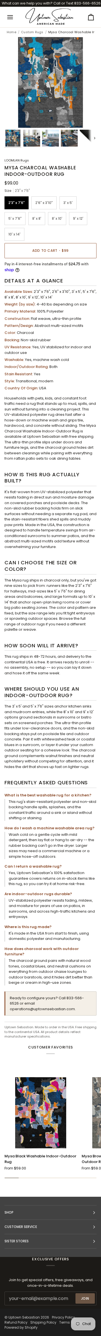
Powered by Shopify (21, 1327)
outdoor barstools (25, 977)
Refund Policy (15, 1322)
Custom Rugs (32, 32)
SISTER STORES (16, 1241)
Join (85, 1298)
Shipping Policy (43, 1322)
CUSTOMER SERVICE (20, 1226)
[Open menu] (15, 17)
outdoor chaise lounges (60, 971)
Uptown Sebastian (24, 1317)
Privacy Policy (63, 1317)
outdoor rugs (33, 624)
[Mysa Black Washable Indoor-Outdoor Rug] (40, 1113)
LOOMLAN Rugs (16, 160)
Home (11, 32)
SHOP (8, 1212)
